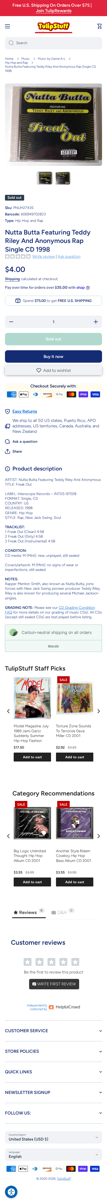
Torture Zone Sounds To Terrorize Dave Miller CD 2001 (73, 731)
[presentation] (8, 711)
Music (25, 58)
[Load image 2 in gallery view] (62, 178)
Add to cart (32, 757)
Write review (43, 256)
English (15, 1156)
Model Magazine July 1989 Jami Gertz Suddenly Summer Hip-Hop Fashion (31, 733)
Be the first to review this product (53, 972)
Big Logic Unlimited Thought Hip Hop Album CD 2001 (30, 856)
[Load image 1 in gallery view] (44, 178)
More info (53, 646)
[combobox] (53, 43)
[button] (53, 370)
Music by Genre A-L (51, 58)
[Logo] (53, 26)
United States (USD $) (28, 1139)
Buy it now (53, 356)
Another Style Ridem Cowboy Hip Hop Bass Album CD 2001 (73, 856)
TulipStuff (64, 1178)
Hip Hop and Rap (16, 62)
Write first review (56, 984)
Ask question (69, 256)
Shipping (12, 279)
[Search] (9, 43)
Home (9, 58)
